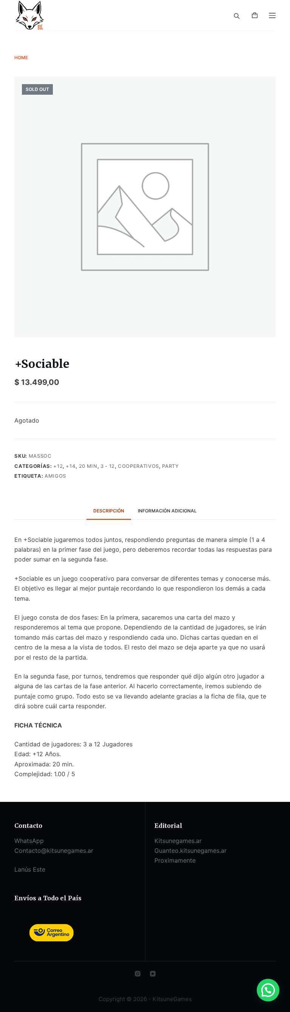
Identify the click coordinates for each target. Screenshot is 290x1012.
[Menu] (272, 15)
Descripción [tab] (108, 511)
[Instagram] (137, 974)
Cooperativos (138, 466)
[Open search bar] (237, 15)
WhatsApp (29, 840)
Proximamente (175, 860)
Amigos (55, 476)
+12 (58, 466)
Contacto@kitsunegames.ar (53, 850)
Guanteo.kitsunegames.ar (190, 850)
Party (170, 466)
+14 (71, 466)
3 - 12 (107, 466)
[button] (268, 990)
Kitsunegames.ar (178, 840)
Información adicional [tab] (167, 511)
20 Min (88, 466)
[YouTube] (153, 974)
